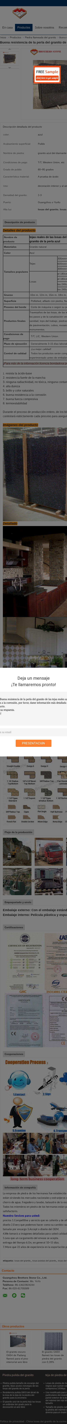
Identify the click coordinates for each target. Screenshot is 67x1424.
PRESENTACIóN (33, 743)
